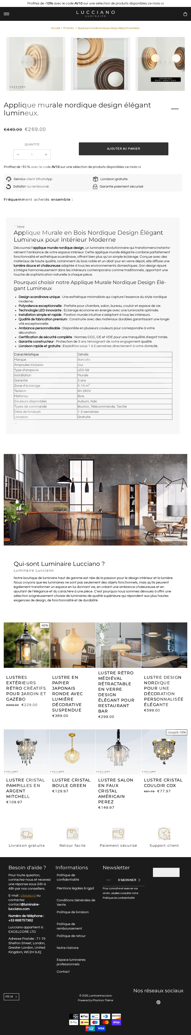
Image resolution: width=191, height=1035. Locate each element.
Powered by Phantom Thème (95, 1000)
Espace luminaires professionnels (71, 962)
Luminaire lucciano (100, 995)
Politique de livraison (73, 912)
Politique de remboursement (69, 926)
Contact (63, 971)
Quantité (32, 144)
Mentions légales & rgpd (75, 888)
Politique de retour (71, 936)
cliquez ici (28, 895)
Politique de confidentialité (68, 877)
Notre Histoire (68, 948)
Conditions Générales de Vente (76, 902)
